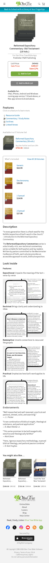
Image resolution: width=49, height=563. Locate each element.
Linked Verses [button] (12, 124)
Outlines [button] (9, 121)
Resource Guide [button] (13, 115)
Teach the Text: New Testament (40, 480)
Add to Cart (26, 73)
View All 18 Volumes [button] (35, 159)
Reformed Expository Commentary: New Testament (9, 482)
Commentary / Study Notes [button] (17, 118)
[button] (39, 4)
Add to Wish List (26, 83)
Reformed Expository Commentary (23, 481)
